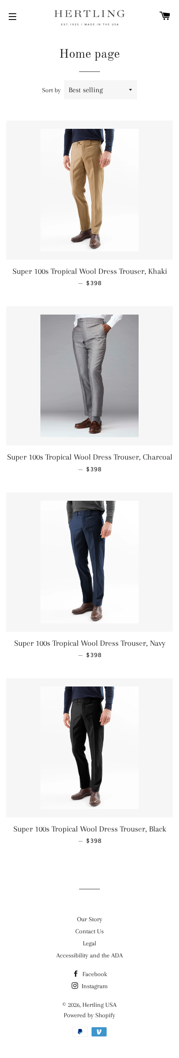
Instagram (94, 986)
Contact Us (89, 931)
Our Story (89, 919)
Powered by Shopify (89, 1015)
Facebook (94, 974)
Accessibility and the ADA (89, 955)
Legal (89, 943)
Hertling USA (99, 1005)
